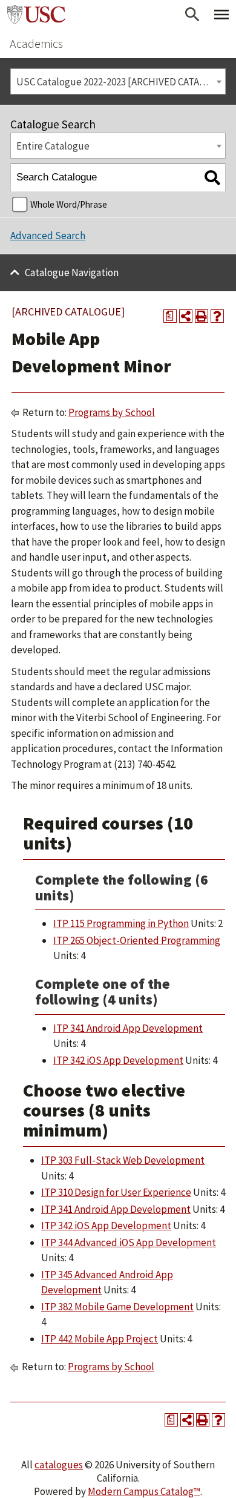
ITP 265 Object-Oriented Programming (136, 940)
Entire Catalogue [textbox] (53, 146)
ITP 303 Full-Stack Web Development (123, 1160)
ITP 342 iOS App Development (118, 1060)
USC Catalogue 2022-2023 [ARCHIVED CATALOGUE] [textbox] (120, 81)
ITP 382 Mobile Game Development (117, 1306)
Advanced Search (47, 235)
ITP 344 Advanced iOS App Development (128, 1242)
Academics (36, 43)
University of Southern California (36, 14)
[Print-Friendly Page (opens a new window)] (201, 316)
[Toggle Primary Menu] (221, 14)
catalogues (58, 1464)
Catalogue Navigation (72, 272)
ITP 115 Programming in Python (121, 923)
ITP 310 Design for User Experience (116, 1192)
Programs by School (111, 412)
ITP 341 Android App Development (128, 1028)
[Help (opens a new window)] (217, 316)
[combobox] (118, 81)
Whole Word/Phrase (68, 204)
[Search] (212, 177)
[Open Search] (192, 14)
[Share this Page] (185, 316)
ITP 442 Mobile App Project (99, 1338)
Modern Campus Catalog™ (144, 1491)
